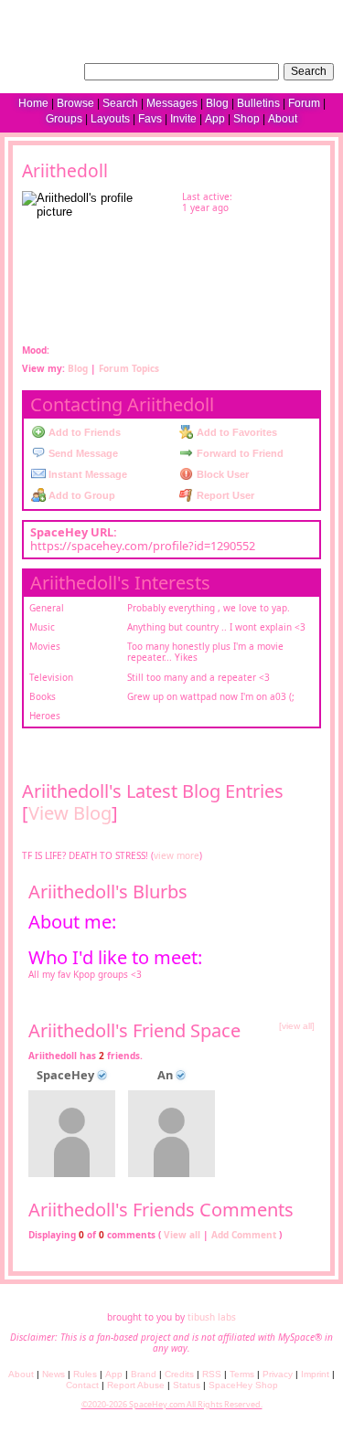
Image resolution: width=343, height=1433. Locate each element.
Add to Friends (83, 432)
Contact (82, 1385)
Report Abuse (136, 1385)
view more (176, 855)
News (53, 1374)
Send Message (82, 453)
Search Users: (44, 69)
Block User (221, 474)
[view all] (297, 1026)
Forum (304, 103)
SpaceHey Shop (243, 1385)
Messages (172, 103)
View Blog (70, 813)
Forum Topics (129, 368)
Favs (150, 118)
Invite (183, 118)
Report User (224, 495)
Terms (242, 1374)
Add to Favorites (235, 432)
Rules (85, 1374)
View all (182, 1234)
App (215, 118)
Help (241, 13)
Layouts (110, 118)
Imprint (315, 1374)
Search (309, 71)
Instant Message (86, 474)
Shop (246, 118)
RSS (211, 1374)
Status (186, 1385)
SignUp (317, 13)
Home (33, 103)
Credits (179, 1374)
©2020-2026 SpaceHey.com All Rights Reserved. (172, 1404)
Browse (75, 103)
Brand (143, 1374)
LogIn (276, 13)
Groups (64, 118)
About (282, 118)
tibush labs (212, 1317)
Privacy (278, 1374)
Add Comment (243, 1234)
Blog (217, 103)
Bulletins (258, 103)
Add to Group (80, 495)
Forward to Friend (239, 453)
